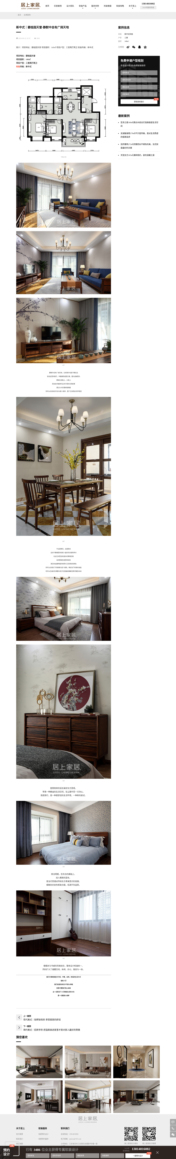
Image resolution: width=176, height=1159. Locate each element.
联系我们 (19, 1139)
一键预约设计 (141, 1155)
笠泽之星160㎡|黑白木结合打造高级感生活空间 (139, 124)
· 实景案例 (26, 15)
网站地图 (19, 1144)
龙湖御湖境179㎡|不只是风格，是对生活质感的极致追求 (139, 135)
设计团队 (70, 6)
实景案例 (58, 6)
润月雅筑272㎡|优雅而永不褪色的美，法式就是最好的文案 (139, 146)
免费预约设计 (43, 1134)
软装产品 (83, 6)
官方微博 (19, 1134)
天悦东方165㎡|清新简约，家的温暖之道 (137, 155)
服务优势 (95, 6)
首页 (47, 6)
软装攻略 (120, 6)
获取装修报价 (145, 101)
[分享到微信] (133, 47)
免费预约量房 (43, 1139)
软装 (18, 67)
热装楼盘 (107, 6)
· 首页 (18, 15)
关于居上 (132, 6)
